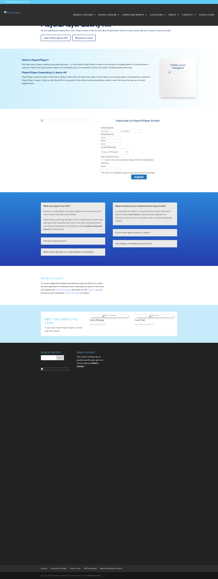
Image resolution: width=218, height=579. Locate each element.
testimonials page (62, 289)
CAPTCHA (104, 163)
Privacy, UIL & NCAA (58, 568)
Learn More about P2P (56, 38)
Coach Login (206, 15)
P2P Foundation (90, 568)
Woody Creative (94, 575)
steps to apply (94, 289)
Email (107, 134)
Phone (103, 140)
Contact (44, 568)
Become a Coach (84, 38)
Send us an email (72, 293)
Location (108, 147)
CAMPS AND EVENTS (133, 15)
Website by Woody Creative (111, 568)
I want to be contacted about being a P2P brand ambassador (129, 160)
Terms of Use (75, 568)
